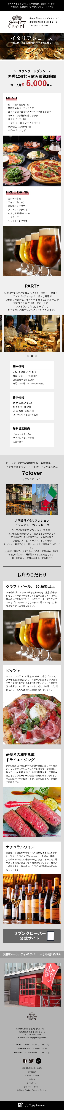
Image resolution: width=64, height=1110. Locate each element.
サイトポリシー (32, 1083)
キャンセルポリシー (32, 1076)
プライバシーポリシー (32, 1087)
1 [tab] (28, 356)
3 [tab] (36, 356)
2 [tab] (32, 356)
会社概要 (32, 1079)
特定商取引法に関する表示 (32, 1068)
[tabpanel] (32, 333)
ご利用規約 (32, 1072)
